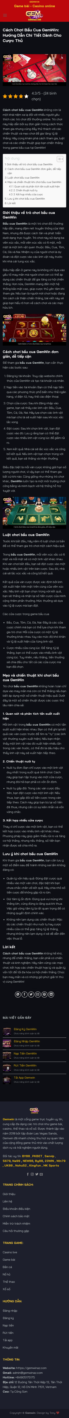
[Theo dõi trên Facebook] (27, 1174)
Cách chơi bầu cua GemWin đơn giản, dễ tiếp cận (34, 171)
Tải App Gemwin (24, 1077)
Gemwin (30, 1412)
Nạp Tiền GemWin (25, 1053)
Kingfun (35, 1165)
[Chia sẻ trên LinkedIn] (51, 994)
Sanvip (49, 1156)
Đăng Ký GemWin (25, 1029)
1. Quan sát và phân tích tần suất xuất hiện (36, 186)
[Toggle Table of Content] (58, 159)
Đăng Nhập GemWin (27, 1041)
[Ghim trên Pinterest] (44, 994)
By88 (39, 1161)
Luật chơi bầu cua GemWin (24, 177)
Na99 (16, 1161)
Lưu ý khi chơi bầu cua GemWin (26, 198)
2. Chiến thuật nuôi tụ (25, 190)
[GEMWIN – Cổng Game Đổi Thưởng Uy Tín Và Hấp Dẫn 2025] (34, 15)
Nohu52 (21, 1165)
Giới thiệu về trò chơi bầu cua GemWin (30, 164)
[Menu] (5, 15)
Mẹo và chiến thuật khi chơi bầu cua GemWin (34, 182)
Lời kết (12, 203)
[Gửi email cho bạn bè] (38, 994)
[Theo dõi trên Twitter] (36, 1174)
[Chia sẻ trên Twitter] (31, 994)
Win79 (61, 1161)
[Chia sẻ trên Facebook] (25, 994)
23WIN (49, 1161)
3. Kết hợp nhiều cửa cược (28, 194)
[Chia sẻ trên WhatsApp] (18, 994)
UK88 (8, 1165)
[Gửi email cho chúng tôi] (41, 1174)
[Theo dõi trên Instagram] (32, 1174)
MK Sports (51, 1165)
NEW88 (28, 1161)
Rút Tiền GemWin (25, 1065)
